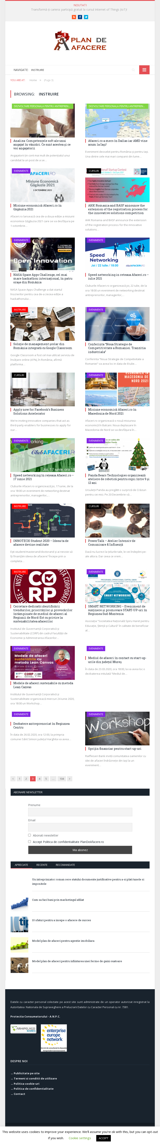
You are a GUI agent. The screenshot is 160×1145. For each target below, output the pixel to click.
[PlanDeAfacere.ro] (80, 39)
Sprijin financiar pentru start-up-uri (114, 749)
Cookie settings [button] (80, 1138)
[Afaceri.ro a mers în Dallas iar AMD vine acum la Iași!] (117, 121)
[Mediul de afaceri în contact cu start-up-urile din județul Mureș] (117, 650)
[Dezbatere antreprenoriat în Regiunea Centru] (42, 716)
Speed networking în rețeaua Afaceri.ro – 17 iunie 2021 (43, 477)
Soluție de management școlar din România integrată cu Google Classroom (42, 346)
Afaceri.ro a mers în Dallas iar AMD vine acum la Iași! (118, 142)
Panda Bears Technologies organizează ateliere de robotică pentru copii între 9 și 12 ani (119, 479)
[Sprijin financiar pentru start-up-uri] (117, 729)
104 (62, 779)
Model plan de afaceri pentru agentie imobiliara (63, 941)
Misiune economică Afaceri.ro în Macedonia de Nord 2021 (112, 411)
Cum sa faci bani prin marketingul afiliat (58, 900)
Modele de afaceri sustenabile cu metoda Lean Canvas (43, 685)
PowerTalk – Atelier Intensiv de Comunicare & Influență (111, 542)
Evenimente (21, 171)
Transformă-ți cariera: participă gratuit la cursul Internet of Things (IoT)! (79, 9)
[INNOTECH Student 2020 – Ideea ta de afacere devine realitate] (42, 521)
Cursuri (94, 171)
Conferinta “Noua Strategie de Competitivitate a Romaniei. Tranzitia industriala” (117, 348)
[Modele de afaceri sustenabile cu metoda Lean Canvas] (42, 663)
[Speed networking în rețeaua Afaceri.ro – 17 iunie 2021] (42, 455)
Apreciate (21, 865)
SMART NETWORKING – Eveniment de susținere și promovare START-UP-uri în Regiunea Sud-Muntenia (117, 610)
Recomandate (65, 865)
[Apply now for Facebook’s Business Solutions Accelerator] (42, 389)
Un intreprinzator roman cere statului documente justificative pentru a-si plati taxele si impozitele (88, 881)
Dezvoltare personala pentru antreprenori (43, 106)
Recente (42, 865)
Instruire (20, 309)
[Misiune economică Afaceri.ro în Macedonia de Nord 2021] (117, 389)
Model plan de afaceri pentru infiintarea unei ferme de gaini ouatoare (77, 961)
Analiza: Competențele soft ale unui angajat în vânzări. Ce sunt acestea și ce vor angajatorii (42, 144)
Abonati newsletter (45, 835)
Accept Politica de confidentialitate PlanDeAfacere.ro (68, 842)
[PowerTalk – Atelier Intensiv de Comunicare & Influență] (117, 521)
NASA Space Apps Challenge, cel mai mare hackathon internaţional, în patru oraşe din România (42, 278)
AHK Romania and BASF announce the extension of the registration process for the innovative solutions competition (118, 209)
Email (31, 820)
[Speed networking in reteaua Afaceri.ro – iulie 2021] (117, 254)
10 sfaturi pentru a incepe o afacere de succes (61, 920)
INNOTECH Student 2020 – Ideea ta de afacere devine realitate (41, 542)
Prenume (34, 805)
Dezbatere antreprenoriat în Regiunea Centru (41, 725)
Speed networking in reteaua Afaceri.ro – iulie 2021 (118, 276)
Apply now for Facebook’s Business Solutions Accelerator (38, 411)
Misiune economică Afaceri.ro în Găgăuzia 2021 (37, 207)
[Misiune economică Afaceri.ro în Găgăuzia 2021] (42, 185)
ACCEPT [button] (103, 1138)
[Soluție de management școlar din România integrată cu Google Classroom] (42, 324)
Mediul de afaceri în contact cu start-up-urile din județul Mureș (117, 660)
